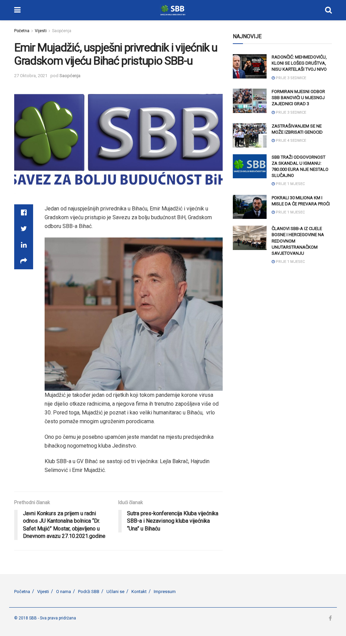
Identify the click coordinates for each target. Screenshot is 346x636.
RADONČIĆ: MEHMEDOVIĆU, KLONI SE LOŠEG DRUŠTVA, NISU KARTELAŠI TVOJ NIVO (299, 63)
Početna (21, 30)
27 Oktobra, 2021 (30, 75)
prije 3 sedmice (290, 78)
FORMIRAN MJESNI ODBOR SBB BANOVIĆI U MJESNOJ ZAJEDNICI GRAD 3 (298, 97)
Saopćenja (61, 30)
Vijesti (41, 30)
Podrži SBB (88, 591)
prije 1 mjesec (290, 184)
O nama (63, 591)
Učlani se (115, 591)
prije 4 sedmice (290, 140)
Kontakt (139, 591)
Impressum (165, 591)
